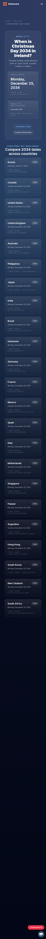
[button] (41, 934)
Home (8, 21)
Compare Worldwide (23, 132)
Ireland (17, 21)
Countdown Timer (23, 127)
